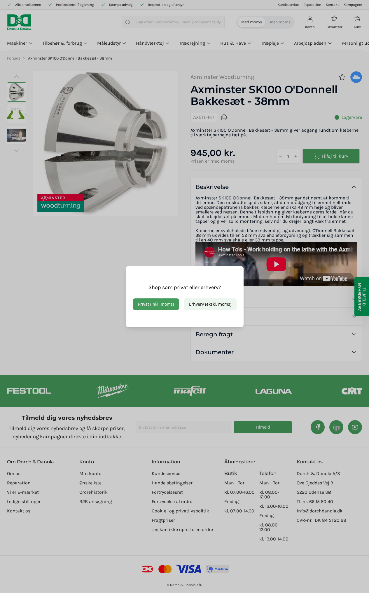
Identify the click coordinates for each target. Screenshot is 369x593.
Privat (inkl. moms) (156, 304)
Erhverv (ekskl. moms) (210, 304)
